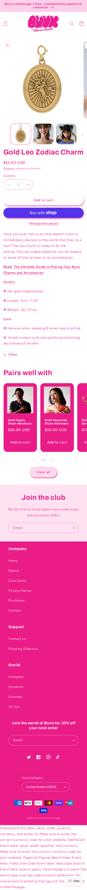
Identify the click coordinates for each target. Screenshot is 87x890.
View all (43, 472)
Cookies (14, 610)
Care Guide (17, 581)
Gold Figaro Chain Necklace (20, 422)
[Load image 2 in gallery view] (43, 134)
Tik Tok (13, 707)
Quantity (9, 175)
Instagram (16, 677)
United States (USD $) (41, 787)
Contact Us (17, 639)
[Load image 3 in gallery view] (66, 134)
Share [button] (12, 354)
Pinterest (15, 697)
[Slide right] (82, 135)
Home (13, 561)
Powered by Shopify (50, 818)
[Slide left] (4, 135)
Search (13, 571)
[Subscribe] (73, 528)
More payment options (43, 223)
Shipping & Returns (23, 649)
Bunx (37, 818)
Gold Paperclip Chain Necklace (56, 422)
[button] (5, 24)
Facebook (15, 687)
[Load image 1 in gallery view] (20, 134)
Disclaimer (16, 600)
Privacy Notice (19, 591)
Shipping (8, 168)
